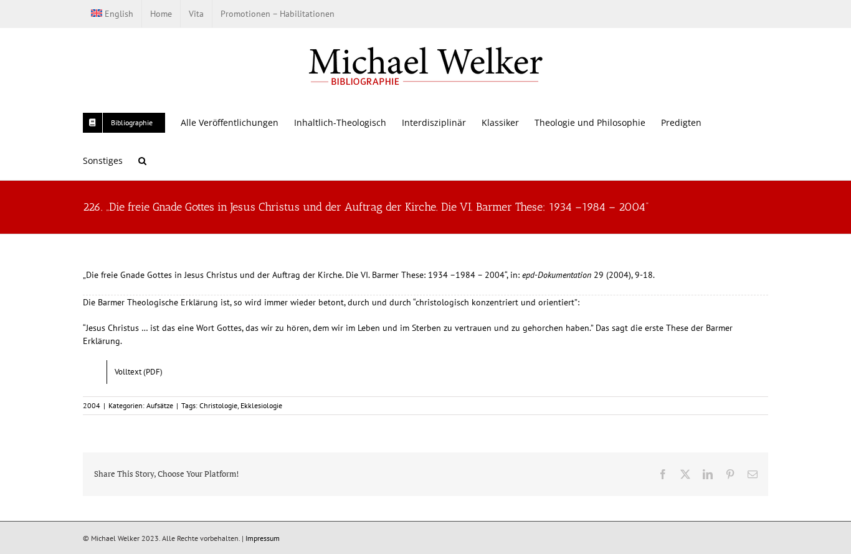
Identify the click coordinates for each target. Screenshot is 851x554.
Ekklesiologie (261, 405)
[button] (142, 160)
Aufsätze (159, 405)
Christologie (218, 405)
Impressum (262, 538)
